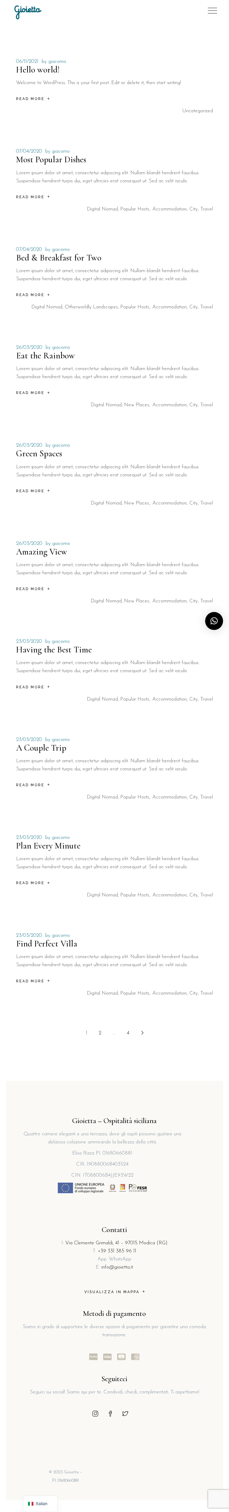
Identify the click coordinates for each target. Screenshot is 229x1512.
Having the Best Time (54, 649)
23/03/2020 (29, 641)
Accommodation (169, 209)
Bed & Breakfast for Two (58, 257)
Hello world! (38, 69)
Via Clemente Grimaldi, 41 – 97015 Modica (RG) (116, 1243)
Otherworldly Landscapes (91, 307)
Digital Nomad (102, 209)
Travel (206, 209)
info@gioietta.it (117, 1267)
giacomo (57, 61)
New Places (136, 404)
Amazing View (41, 551)
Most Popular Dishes (51, 159)
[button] (214, 621)
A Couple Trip (41, 748)
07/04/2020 (29, 151)
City (193, 209)
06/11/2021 (27, 61)
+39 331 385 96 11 (117, 1251)
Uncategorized (197, 110)
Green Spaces (39, 453)
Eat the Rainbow (45, 355)
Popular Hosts (134, 209)
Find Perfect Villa (46, 943)
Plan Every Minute (48, 845)
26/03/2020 (29, 347)
